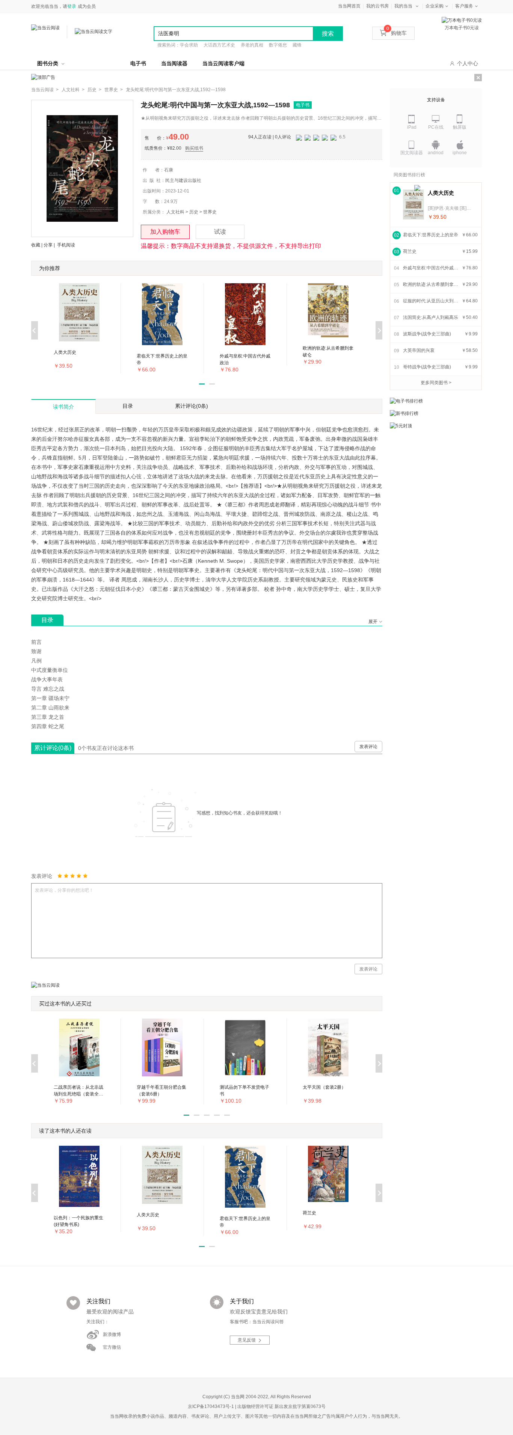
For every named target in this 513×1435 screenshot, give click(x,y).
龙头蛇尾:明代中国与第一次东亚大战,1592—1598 (176, 89)
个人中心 (467, 63)
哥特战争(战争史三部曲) (427, 367)
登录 (71, 6)
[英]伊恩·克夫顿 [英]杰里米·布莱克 (450, 208)
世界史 (210, 212)
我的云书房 (377, 6)
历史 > (94, 89)
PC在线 (436, 127)
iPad (411, 127)
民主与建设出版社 (183, 180)
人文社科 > (73, 89)
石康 (168, 170)
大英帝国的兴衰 (419, 350)
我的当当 (403, 6)
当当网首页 (349, 6)
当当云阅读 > (45, 89)
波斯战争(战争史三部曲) (427, 334)
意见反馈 (247, 1340)
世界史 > (113, 89)
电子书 (138, 63)
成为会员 (87, 6)
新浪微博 (112, 1334)
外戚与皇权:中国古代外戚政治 (431, 267)
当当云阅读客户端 (223, 63)
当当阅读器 (174, 63)
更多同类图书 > (436, 382)
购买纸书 (194, 148)
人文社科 (175, 212)
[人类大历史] (413, 204)
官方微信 (112, 1347)
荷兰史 (409, 251)
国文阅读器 (411, 152)
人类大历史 (441, 193)
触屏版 (459, 127)
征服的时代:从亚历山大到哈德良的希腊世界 (431, 301)
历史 (193, 212)
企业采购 (434, 6)
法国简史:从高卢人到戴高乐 (430, 317)
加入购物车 (165, 231)
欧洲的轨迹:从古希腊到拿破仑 (431, 284)
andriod (436, 152)
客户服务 (464, 6)
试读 (220, 231)
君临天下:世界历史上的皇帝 (430, 234)
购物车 (396, 33)
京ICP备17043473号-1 (211, 1406)
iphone (460, 152)
